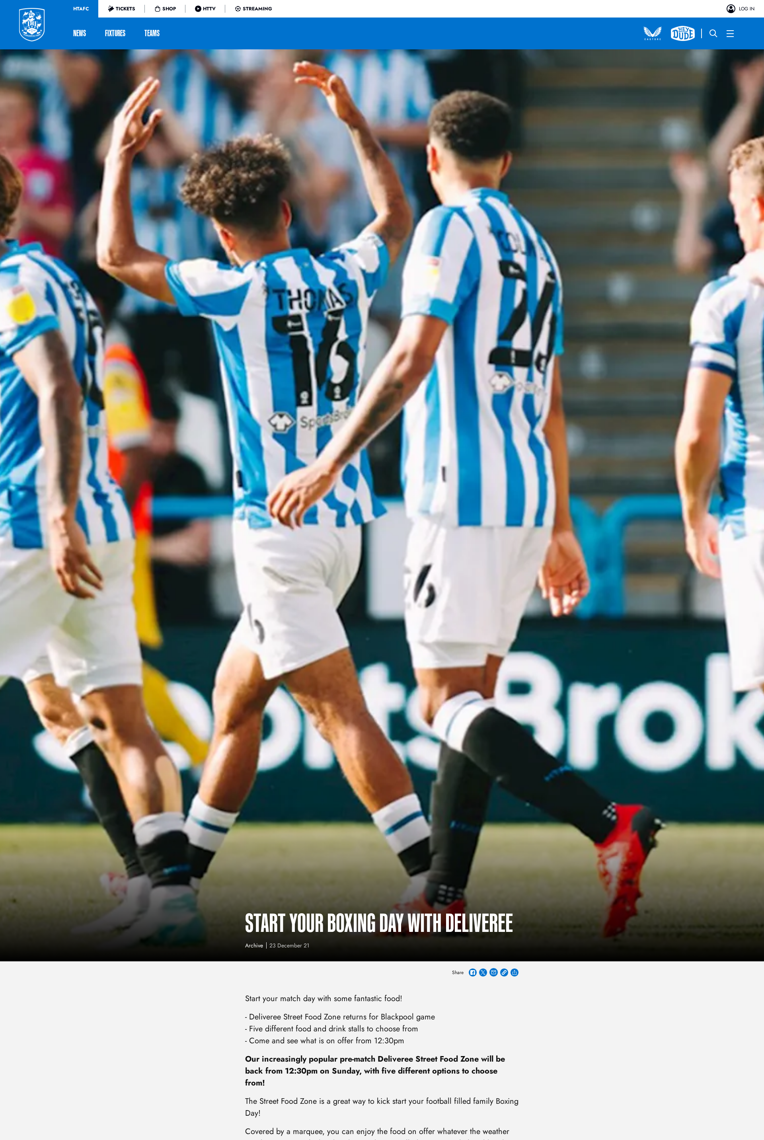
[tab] (81, 9)
